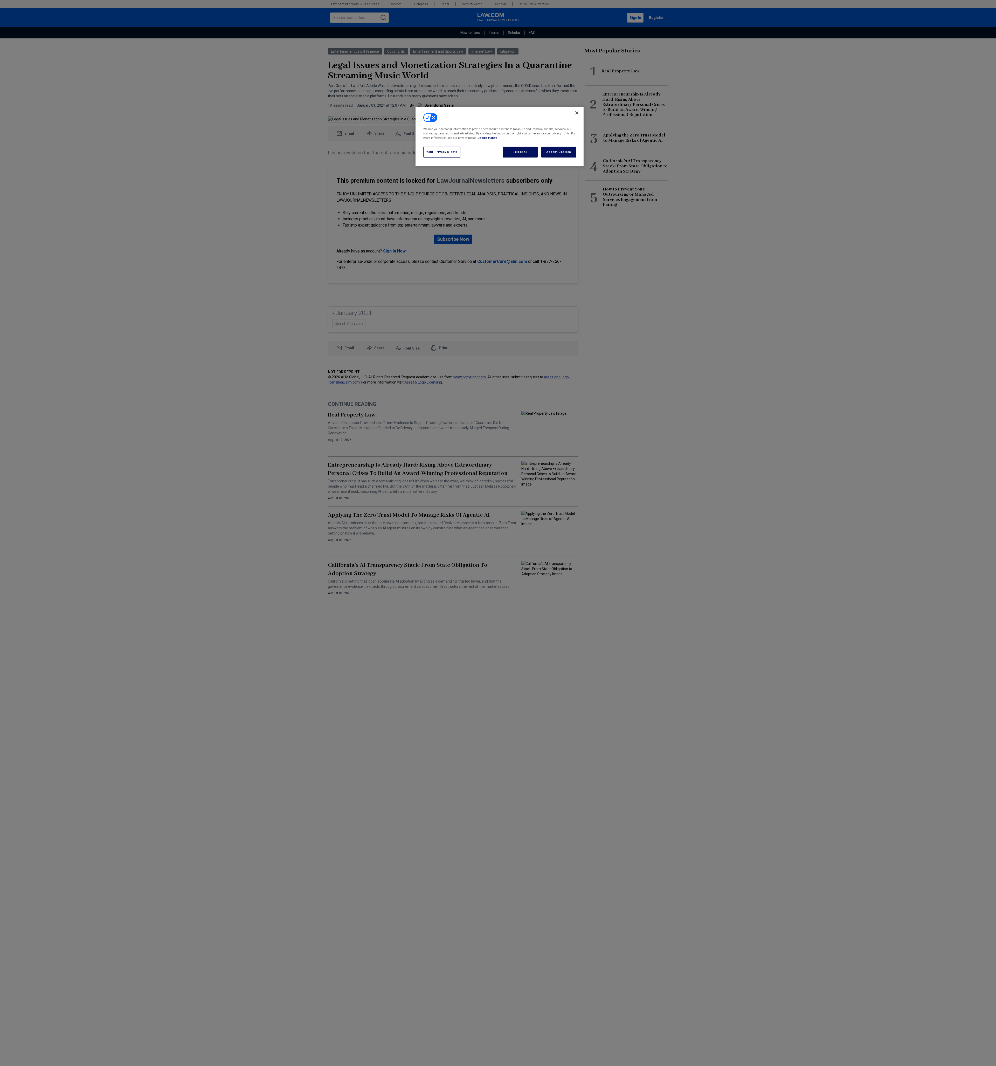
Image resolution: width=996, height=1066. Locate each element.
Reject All (520, 152)
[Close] (577, 113)
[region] (500, 136)
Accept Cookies (559, 152)
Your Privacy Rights (442, 152)
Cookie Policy (487, 138)
